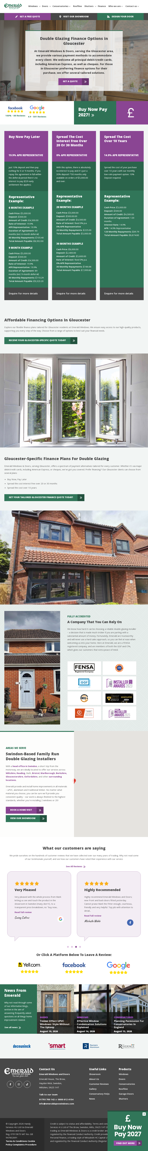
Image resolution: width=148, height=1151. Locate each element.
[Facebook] (10, 1084)
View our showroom (22, 818)
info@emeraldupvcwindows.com (56, 1104)
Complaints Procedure (24, 1145)
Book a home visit (21, 810)
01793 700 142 (47, 1100)
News (92, 1099)
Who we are (114, 6)
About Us (94, 1079)
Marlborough (48, 773)
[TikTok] (27, 1084)
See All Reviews (74, 866)
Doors (45, 6)
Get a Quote (70, 82)
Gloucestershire (14, 777)
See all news (11, 1027)
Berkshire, (61, 773)
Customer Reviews (99, 1084)
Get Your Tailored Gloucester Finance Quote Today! (41, 498)
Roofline (77, 6)
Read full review (23, 916)
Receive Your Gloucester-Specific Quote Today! (37, 341)
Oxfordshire (30, 777)
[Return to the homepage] (13, 6)
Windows (33, 6)
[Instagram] (18, 1084)
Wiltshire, (11, 773)
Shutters (89, 6)
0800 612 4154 (65, 1100)
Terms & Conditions (16, 1141)
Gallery (93, 1089)
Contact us (131, 6)
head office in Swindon (25, 766)
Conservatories (60, 6)
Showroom (95, 1074)
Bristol (35, 773)
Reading (21, 773)
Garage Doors (126, 1094)
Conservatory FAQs (99, 1094)
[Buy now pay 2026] (128, 1131)
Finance (102, 6)
